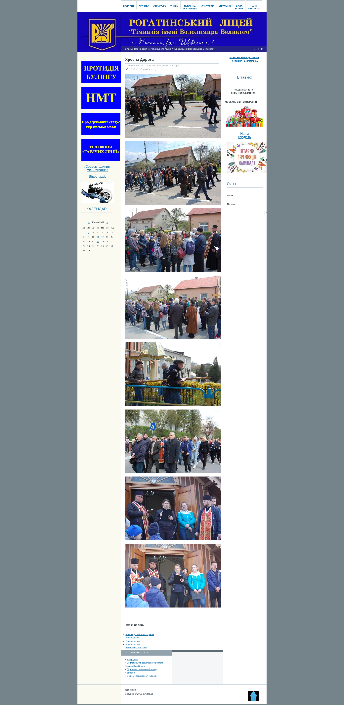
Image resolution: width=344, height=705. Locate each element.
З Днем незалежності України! (142, 676)
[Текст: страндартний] (258, 49)
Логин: (230, 195)
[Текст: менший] (254, 49)
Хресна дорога (133, 637)
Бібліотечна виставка (136, 647)
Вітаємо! (131, 673)
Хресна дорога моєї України (140, 634)
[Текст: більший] (262, 49)
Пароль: (231, 204)
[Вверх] (255, 700)
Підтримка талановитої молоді (142, 669)
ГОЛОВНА (130, 690)
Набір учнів (132, 659)
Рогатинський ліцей (99, 5)
